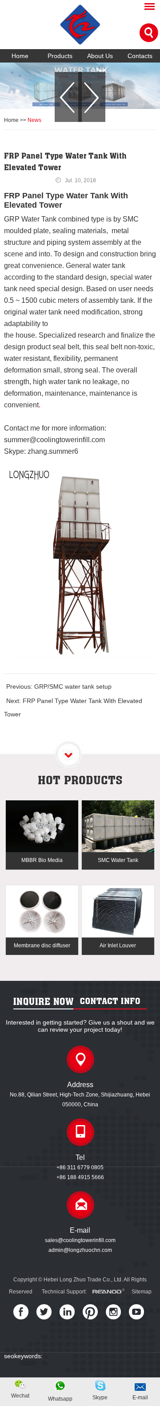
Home (20, 55)
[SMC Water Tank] (118, 827)
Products (60, 55)
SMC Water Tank (118, 860)
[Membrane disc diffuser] (42, 911)
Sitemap (142, 1292)
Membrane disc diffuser (42, 945)
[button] (68, 97)
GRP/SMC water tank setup (73, 686)
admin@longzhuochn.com (80, 1250)
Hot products (80, 780)
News (34, 120)
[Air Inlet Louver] (118, 911)
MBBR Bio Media (42, 860)
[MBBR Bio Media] (42, 827)
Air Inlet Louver (118, 945)
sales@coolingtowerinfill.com (80, 1240)
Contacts (140, 55)
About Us (100, 55)
